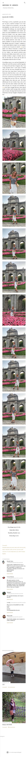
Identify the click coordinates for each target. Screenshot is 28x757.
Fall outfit (7, 725)
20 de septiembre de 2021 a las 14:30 (15, 593)
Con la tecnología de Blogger (15, 752)
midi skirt (7, 549)
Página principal (8, 8)
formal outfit (22, 547)
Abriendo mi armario (10, 5)
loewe (3, 549)
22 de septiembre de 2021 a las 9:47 (14, 616)
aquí (21, 47)
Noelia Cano (10, 561)
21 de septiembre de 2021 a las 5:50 (18, 602)
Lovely (8, 602)
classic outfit (16, 547)
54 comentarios (11, 687)
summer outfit (20, 549)
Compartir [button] (4, 545)
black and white (10, 547)
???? (3, 685)
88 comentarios (11, 727)
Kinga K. (9, 592)
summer (14, 549)
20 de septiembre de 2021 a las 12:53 (15, 562)
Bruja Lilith (9, 615)
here (3, 87)
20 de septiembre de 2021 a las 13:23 (15, 578)
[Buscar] (25, 2)
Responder (10, 573)
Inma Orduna (10, 576)
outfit (11, 549)
